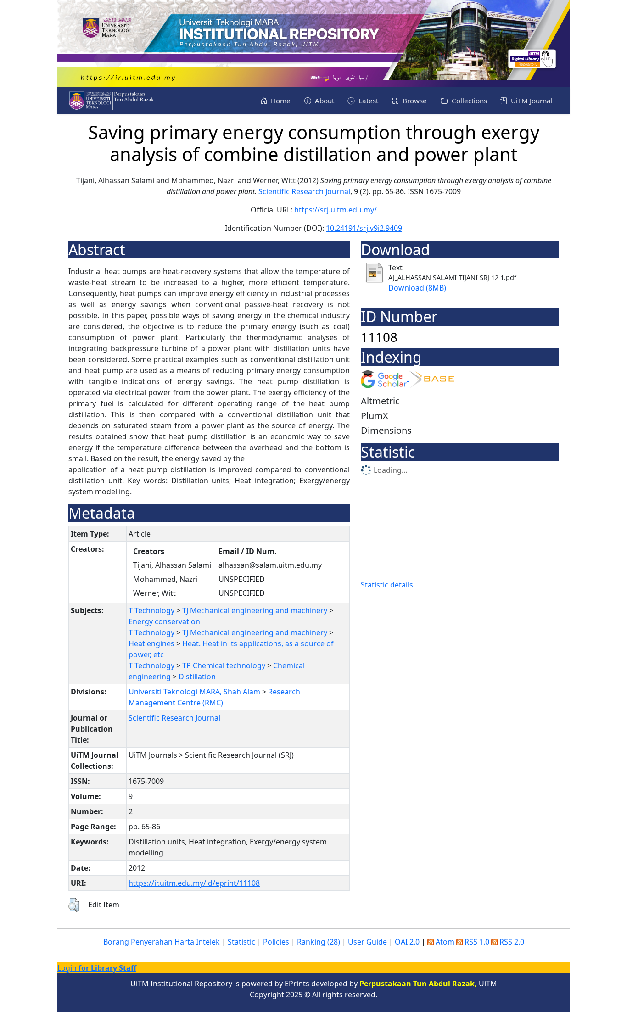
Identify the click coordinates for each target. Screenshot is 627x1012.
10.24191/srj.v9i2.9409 (364, 228)
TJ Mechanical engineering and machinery (254, 610)
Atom (444, 942)
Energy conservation (164, 621)
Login (96, 968)
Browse (414, 100)
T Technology (151, 610)
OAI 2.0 (407, 942)
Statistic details (387, 585)
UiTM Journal (531, 100)
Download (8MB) (417, 288)
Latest (367, 100)
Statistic (241, 942)
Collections (468, 100)
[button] (73, 905)
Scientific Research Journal (304, 191)
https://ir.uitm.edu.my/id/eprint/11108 (194, 883)
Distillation (197, 676)
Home (280, 100)
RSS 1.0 (476, 942)
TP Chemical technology (223, 665)
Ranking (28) (318, 942)
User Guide (367, 942)
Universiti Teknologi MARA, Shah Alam (194, 692)
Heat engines (151, 643)
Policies (276, 942)
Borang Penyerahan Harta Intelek (161, 942)
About (323, 100)
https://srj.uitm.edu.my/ (335, 210)
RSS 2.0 (511, 942)
